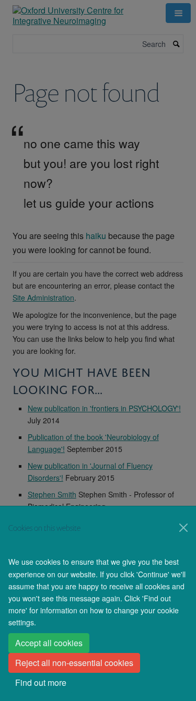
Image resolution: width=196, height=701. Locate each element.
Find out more (40, 682)
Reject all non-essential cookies (74, 663)
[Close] (183, 527)
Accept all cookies (49, 643)
